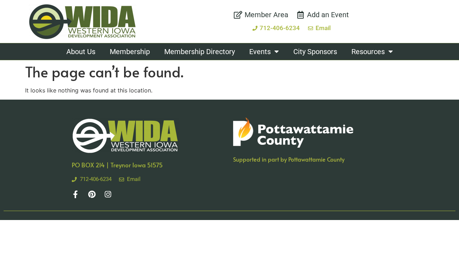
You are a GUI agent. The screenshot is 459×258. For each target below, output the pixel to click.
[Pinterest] (91, 194)
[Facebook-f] (75, 194)
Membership (130, 51)
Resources (368, 51)
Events (260, 51)
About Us (80, 51)
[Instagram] (108, 194)
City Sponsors (315, 51)
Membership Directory (199, 51)
